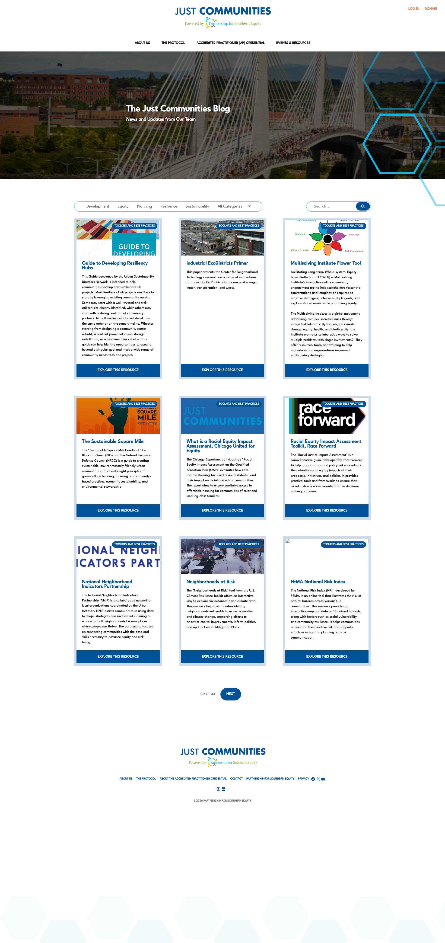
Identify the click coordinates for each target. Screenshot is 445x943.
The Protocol (173, 43)
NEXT (230, 694)
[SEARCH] (363, 206)
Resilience (168, 206)
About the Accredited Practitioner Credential (193, 778)
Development (97, 206)
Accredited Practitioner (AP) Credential (231, 43)
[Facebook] (222, 812)
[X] (222, 836)
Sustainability (197, 206)
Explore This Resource (118, 370)
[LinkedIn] (222, 824)
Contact (236, 778)
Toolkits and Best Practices (134, 225)
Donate (431, 8)
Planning (144, 206)
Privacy (303, 778)
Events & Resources (293, 43)
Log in (413, 8)
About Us (142, 43)
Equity (123, 206)
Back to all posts (354, 215)
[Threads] (222, 849)
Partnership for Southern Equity (270, 778)
